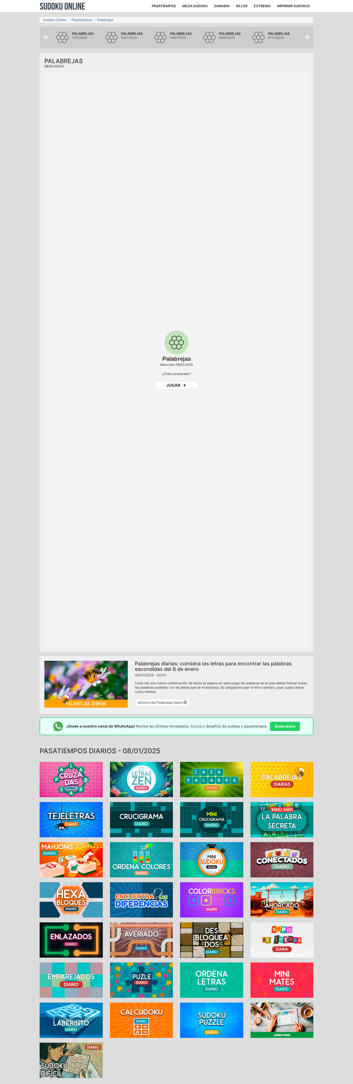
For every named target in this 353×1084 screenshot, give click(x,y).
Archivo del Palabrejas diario (160, 702)
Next (307, 37)
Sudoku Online (62, 6)
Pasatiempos (82, 20)
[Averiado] (141, 939)
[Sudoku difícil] (71, 1060)
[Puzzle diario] (141, 980)
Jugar (173, 385)
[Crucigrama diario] (141, 819)
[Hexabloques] (71, 899)
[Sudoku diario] (282, 1020)
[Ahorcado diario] (282, 899)
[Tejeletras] (71, 819)
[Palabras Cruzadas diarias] (71, 779)
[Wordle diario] (282, 819)
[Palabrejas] (282, 779)
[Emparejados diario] (71, 980)
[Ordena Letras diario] (211, 980)
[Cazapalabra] (211, 779)
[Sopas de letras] (282, 939)
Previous (45, 37)
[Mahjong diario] (71, 859)
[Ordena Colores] (141, 859)
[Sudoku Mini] (211, 859)
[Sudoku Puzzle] (211, 1020)
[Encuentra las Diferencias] (141, 899)
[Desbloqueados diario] (211, 939)
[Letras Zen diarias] (141, 779)
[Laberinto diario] (71, 1020)
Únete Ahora (285, 726)
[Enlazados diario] (71, 939)
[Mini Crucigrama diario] (211, 819)
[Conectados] (282, 859)
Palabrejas (105, 20)
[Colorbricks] (211, 899)
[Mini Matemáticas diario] (282, 980)
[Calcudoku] (141, 1020)
